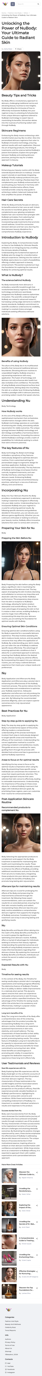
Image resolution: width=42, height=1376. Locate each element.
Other (26, 13)
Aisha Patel (8, 49)
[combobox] (27, 4)
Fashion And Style (15, 13)
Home (4, 13)
